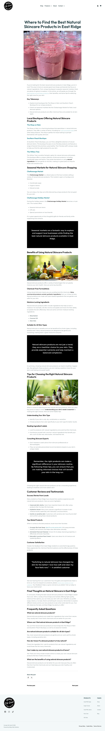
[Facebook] (28, 677)
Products (47, 6)
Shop (41, 6)
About (55, 6)
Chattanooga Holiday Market (38, 198)
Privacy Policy (82, 726)
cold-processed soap (67, 130)
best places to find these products (38, 93)
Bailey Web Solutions (14, 727)
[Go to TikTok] (12, 711)
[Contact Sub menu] (64, 6)
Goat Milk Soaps (87, 701)
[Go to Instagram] (9, 711)
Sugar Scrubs (87, 705)
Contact (60, 6)
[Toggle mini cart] (100, 6)
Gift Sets (86, 717)
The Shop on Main (34, 125)
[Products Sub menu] (51, 6)
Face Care (86, 713)
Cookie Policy (89, 726)
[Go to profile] (97, 6)
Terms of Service (97, 726)
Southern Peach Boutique (36, 138)
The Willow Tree (33, 152)
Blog (98, 713)
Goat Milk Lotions (88, 709)
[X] (31, 677)
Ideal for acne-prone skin (54, 527)
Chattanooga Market (35, 171)
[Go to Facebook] (5, 711)
